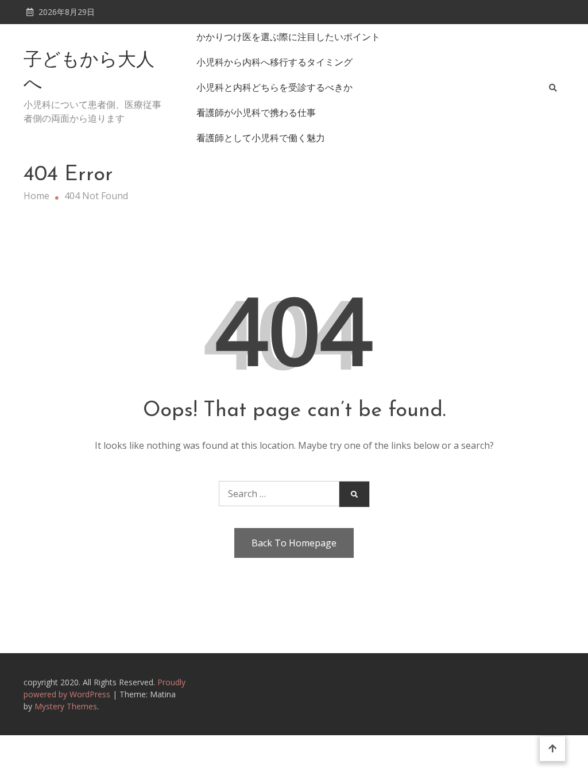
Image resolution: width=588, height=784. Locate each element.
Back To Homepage (294, 543)
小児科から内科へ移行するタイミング (274, 62)
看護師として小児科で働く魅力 (260, 137)
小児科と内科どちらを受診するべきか (274, 87)
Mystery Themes (65, 706)
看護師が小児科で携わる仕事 (256, 112)
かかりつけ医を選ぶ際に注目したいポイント (288, 36)
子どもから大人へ (89, 73)
